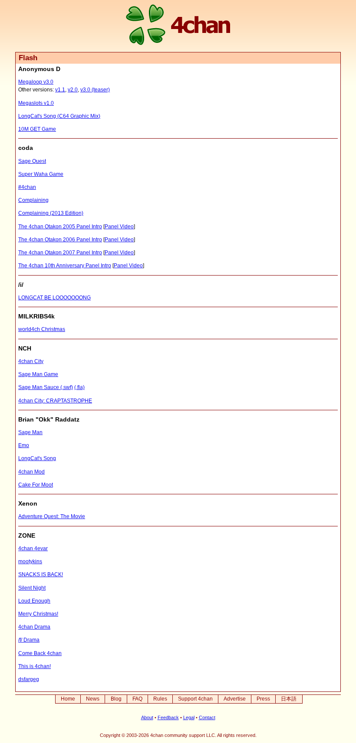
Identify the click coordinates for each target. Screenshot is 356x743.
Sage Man (30, 432)
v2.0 (73, 90)
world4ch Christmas (41, 329)
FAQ (137, 699)
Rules (160, 699)
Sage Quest (32, 161)
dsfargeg (28, 679)
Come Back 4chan (40, 653)
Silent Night (32, 588)
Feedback (168, 717)
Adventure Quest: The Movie (51, 516)
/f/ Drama (29, 640)
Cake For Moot (35, 485)
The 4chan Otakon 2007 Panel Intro (60, 253)
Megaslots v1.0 (36, 103)
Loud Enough (34, 601)
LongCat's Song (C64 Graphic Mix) (59, 116)
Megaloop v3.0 (35, 82)
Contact (207, 717)
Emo (23, 445)
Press (263, 699)
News (92, 699)
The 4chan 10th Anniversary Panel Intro (64, 266)
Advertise (235, 699)
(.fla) (79, 387)
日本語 (289, 699)
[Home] (178, 26)
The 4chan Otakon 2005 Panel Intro (60, 227)
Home (68, 699)
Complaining (33, 200)
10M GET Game (37, 129)
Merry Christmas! (38, 614)
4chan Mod (31, 472)
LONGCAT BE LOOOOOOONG (54, 298)
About (147, 717)
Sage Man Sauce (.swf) (45, 387)
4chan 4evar (33, 548)
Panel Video (119, 227)
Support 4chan (195, 699)
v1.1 (60, 90)
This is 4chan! (34, 666)
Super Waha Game (40, 174)
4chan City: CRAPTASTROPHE (55, 401)
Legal (188, 717)
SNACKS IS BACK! (40, 574)
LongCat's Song (37, 458)
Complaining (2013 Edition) (50, 213)
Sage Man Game (38, 374)
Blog (116, 699)
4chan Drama (34, 627)
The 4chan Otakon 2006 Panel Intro (60, 240)
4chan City (30, 361)
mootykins (30, 561)
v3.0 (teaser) (95, 90)
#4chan (27, 187)
